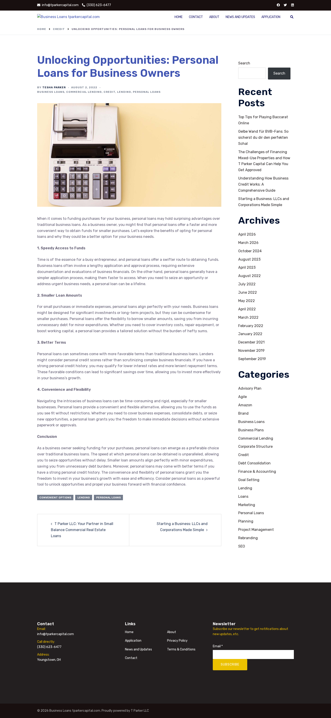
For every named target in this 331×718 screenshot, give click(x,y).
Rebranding (248, 538)
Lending (124, 91)
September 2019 (252, 359)
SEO (241, 546)
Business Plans (251, 430)
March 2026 (248, 243)
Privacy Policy (177, 641)
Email (218, 646)
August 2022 (249, 276)
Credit (109, 91)
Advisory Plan (249, 388)
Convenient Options (55, 497)
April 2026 (247, 234)
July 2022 (247, 284)
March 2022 (248, 317)
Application (270, 17)
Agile (242, 397)
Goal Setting (248, 480)
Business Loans (50, 91)
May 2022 (246, 301)
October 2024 (250, 251)
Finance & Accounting (257, 471)
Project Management (256, 529)
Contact (196, 17)
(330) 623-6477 (49, 647)
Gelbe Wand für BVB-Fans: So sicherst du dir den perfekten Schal (263, 137)
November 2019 (251, 350)
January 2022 (250, 334)
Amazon (245, 405)
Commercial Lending (84, 91)
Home (179, 17)
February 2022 (250, 326)
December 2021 (251, 342)
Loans (243, 496)
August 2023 (249, 259)
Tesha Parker (54, 87)
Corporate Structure (255, 446)
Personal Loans (147, 91)
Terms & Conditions (181, 649)
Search (244, 63)
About (214, 17)
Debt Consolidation (254, 463)
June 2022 (247, 292)
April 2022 (247, 309)
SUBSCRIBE (230, 664)
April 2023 (247, 267)
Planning (245, 521)
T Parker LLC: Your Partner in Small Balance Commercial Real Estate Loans (82, 530)
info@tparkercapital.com (55, 634)
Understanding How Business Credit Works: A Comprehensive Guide (263, 184)
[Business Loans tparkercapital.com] (68, 17)
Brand (243, 413)
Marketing (246, 505)
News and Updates (240, 17)
